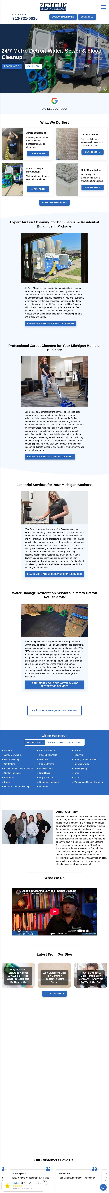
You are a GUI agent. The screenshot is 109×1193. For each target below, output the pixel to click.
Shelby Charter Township (86, 759)
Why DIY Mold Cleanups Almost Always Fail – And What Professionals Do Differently (18, 975)
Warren (77, 777)
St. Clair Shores (81, 764)
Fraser (7, 782)
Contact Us (87, 17)
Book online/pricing (63, 17)
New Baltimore (46, 768)
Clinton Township (12, 773)
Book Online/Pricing (54, 202)
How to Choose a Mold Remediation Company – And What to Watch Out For (91, 977)
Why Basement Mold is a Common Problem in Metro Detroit (54, 977)
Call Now (33, 66)
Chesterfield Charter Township (18, 768)
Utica (76, 773)
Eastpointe (9, 777)
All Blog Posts (54, 993)
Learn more (38, 153)
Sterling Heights (82, 768)
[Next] (105, 89)
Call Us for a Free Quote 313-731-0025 (54, 710)
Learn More (11, 66)
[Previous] (99, 89)
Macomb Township (48, 755)
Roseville (78, 755)
